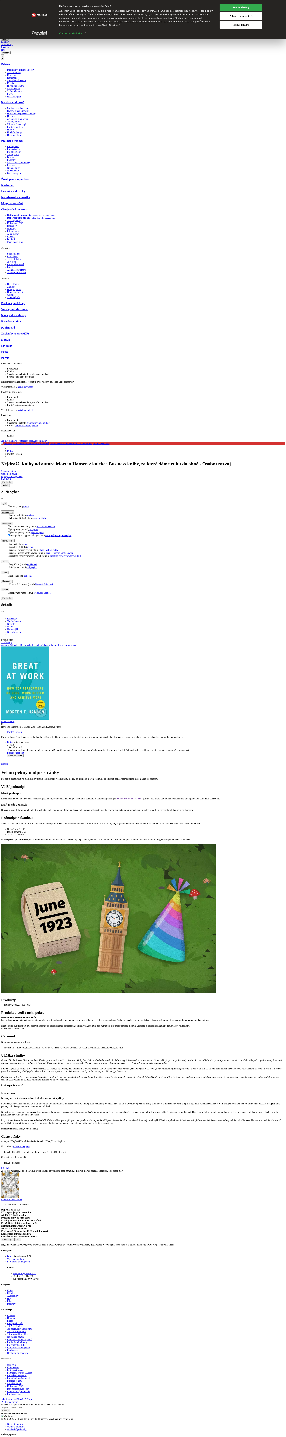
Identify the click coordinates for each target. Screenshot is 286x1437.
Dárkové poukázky (13, 303)
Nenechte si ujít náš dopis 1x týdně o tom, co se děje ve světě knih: (32, 1404)
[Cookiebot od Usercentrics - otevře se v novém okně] (40, 33)
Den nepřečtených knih (18, 1389)
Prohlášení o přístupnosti (18, 1378)
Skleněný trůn (13, 297)
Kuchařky (7, 185)
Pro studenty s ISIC (16, 1345)
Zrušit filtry (6, 642)
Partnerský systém (15, 1370)
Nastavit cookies (15, 1424)
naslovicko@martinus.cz (24, 1273)
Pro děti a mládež (11, 140)
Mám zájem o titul (15, 242)
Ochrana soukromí (16, 1426)
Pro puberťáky (14, 152)
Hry (3, 50)
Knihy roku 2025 (15, 223)
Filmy (4, 351)
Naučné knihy (13, 168)
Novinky (11, 228)
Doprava (11, 1318)
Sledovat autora (8, 471)
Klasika (10, 83)
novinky (30, 515)
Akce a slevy (13, 234)
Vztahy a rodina (14, 121)
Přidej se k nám (14, 1381)
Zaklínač (11, 286)
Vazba (5, 590)
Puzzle (5, 357)
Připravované (13, 231)
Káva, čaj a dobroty (13, 315)
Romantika (12, 78)
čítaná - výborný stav (48, 550)
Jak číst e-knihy (14, 1326)
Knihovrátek (13, 1367)
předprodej (34, 529)
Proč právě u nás (15, 1323)
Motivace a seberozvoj (17, 108)
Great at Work (7, 721)
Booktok (11, 239)
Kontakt (11, 1315)
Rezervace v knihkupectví (19, 1339)
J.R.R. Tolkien (14, 259)
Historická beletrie (15, 86)
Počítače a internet (15, 127)
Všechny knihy (14, 220)
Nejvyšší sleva (14, 632)
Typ (4, 503)
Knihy (10, 451)
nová (25, 544)
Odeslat (5, 1411)
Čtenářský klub (14, 1383)
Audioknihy (7, 44)
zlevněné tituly (39, 518)
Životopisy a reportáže (17, 119)
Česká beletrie (13, 88)
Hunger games (14, 289)
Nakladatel (6, 581)
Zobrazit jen (7, 512)
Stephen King (13, 253)
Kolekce (11, 236)
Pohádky (11, 160)
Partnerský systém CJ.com (19, 1372)
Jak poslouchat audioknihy (19, 1329)
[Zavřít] (2, 498)
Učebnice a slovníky (13, 191)
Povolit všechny (241, 7)
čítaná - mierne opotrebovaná (59, 553)
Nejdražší (11, 626)
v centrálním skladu (46, 526)
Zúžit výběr (7, 598)
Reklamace (12, 1350)
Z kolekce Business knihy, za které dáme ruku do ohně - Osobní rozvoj (43, 645)
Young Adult (13, 154)
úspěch (28, 576)
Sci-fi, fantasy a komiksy (18, 162)
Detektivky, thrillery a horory (20, 70)
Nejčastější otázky (15, 1337)
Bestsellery (12, 226)
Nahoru (4, 764)
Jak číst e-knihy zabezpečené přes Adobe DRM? (24, 440)
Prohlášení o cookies (17, 1375)
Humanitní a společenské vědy (21, 113)
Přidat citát (6, 1168)
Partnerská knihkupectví (18, 1261)
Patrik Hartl (12, 256)
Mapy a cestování (12, 203)
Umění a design (14, 132)
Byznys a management (17, 111)
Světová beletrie (14, 91)
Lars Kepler (12, 267)
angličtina (32, 564)
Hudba (5, 339)
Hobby (10, 129)
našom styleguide (21, 1146)
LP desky (7, 345)
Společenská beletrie (16, 80)
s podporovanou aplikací (38, 423)
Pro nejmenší (13, 146)
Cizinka (10, 295)
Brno (9, 1256)
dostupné (5, 645)
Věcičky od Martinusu (14, 309)
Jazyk (5, 561)
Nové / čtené (7, 541)
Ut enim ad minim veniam (129, 798)
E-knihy (5, 42)
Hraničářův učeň (15, 292)
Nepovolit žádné (241, 25)
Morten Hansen (14, 732)
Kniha (10, 742)
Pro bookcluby (14, 1394)
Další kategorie (14, 96)
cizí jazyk (32, 567)
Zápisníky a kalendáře (15, 333)
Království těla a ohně (11, 1199)
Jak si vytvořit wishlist (17, 1334)
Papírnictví (8, 327)
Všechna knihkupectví (17, 1259)
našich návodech (25, 387)
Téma (4, 573)
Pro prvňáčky (13, 149)
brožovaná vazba (42, 593)
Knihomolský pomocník (18, 1391)
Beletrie (5, 64)
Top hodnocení (14, 621)
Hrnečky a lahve (11, 321)
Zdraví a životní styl (16, 124)
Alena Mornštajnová (16, 270)
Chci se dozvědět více (70, 33)
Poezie (10, 94)
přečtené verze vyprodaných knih (65, 556)
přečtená (31, 547)
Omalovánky (13, 170)
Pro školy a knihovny (17, 1342)
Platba (10, 1320)
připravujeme (37, 532)
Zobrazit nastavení (239, 16)
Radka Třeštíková (15, 264)
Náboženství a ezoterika (15, 197)
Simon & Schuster (44, 584)
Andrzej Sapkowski (16, 272)
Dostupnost (7, 523)
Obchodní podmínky (17, 1429)
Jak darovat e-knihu (16, 1331)
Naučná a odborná (12, 102)
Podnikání (6, 479)
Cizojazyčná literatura (14, 209)
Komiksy (11, 75)
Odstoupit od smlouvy (17, 1353)
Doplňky (5, 53)
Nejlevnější (12, 629)
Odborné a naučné (9, 474)
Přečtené (5, 47)
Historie (11, 116)
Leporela (11, 165)
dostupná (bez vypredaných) (58, 535)
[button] (146, 747)
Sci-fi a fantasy (14, 72)
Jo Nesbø (11, 261)
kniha (26, 506)
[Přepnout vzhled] (2, 57)
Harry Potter (13, 284)
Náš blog (11, 1364)
